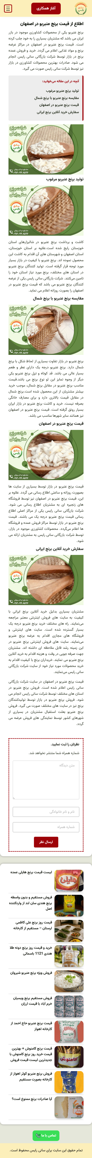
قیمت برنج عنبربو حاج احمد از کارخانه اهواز (31, 1026)
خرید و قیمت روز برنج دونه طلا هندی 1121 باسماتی (31, 951)
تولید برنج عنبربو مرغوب (62, 91)
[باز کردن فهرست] (8, 8)
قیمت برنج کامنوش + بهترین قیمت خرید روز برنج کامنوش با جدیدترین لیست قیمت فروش (31, 1054)
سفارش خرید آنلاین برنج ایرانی (58, 112)
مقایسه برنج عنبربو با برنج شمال (56, 98)
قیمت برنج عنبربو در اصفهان (59, 105)
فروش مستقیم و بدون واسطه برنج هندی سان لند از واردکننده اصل (30, 903)
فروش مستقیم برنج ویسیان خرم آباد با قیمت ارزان (32, 1001)
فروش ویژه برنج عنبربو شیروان (31, 973)
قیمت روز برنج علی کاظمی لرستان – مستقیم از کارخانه (32, 925)
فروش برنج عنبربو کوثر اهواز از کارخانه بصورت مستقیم (31, 1077)
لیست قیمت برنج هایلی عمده (31, 872)
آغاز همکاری (46, 8)
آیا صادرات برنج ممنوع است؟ (32, 1099)
